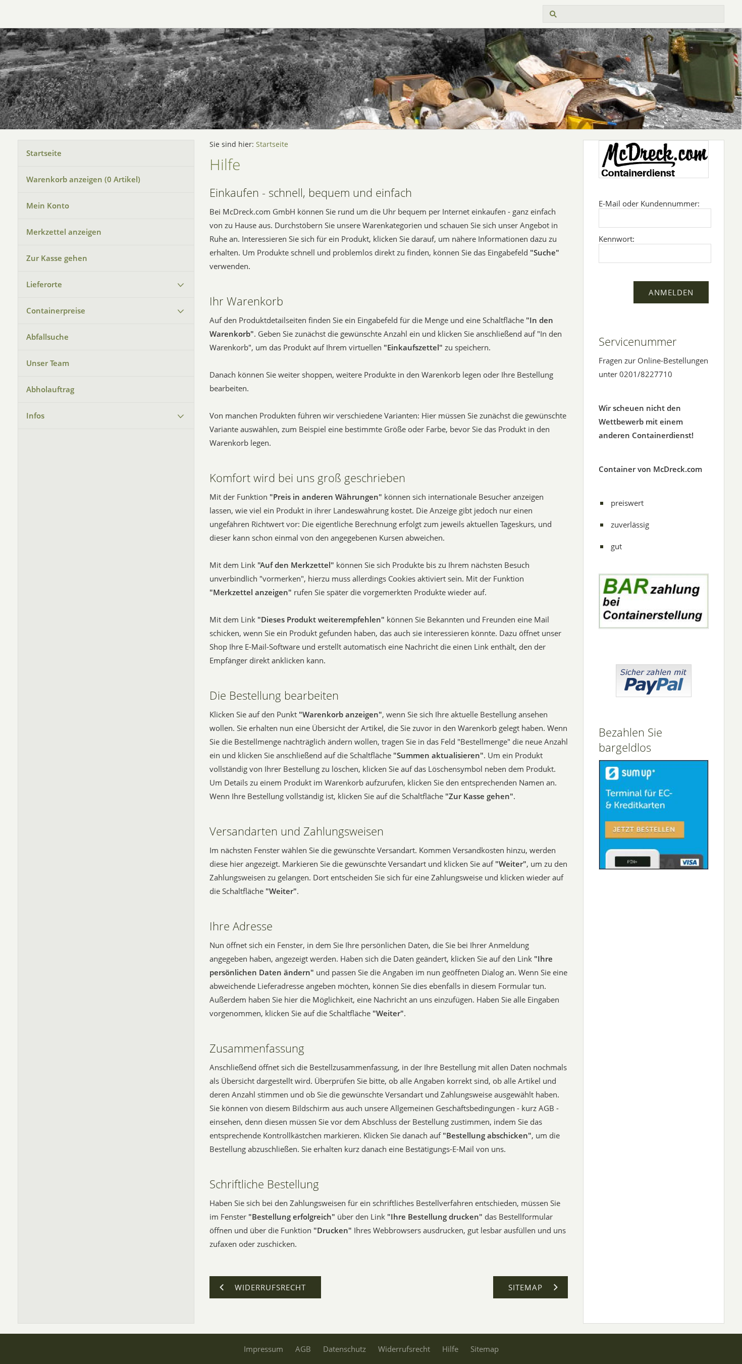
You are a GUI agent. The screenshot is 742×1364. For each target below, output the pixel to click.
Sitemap (484, 1349)
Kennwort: (616, 239)
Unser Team (47, 363)
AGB (303, 1349)
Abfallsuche (47, 337)
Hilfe (450, 1349)
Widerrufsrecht (404, 1349)
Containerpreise (55, 310)
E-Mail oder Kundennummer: (649, 203)
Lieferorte (44, 284)
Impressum (263, 1349)
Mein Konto (47, 205)
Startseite (44, 153)
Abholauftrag (50, 389)
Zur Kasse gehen (56, 258)
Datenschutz (344, 1349)
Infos (35, 415)
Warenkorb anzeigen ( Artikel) (83, 179)
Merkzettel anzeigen (63, 232)
